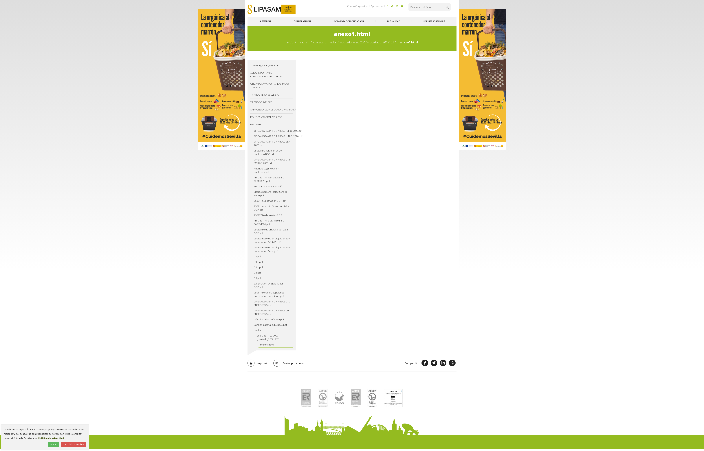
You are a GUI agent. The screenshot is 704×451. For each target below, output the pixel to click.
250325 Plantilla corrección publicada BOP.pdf (268, 152)
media (332, 42)
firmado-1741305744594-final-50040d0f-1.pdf (270, 222)
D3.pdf (257, 256)
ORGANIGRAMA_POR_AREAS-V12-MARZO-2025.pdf (272, 161)
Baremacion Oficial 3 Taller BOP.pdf (268, 285)
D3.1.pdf (258, 262)
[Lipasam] (264, 9)
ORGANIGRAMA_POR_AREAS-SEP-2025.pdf (272, 143)
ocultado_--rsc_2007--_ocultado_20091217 (368, 42)
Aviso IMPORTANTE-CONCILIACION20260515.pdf (265, 74)
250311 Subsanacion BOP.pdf (270, 200)
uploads (318, 42)
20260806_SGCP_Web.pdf (264, 65)
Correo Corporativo (357, 6)
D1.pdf (257, 278)
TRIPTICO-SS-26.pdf (261, 102)
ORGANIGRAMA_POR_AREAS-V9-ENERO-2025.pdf (271, 312)
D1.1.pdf (258, 267)
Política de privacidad (51, 438)
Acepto (53, 444)
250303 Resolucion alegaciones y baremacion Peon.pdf (272, 249)
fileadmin (303, 42)
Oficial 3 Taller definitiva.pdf (269, 319)
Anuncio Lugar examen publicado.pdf (266, 170)
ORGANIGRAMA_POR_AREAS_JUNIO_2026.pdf (273, 136)
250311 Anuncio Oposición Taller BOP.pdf (272, 208)
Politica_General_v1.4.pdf (266, 117)
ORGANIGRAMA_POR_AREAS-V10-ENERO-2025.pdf (272, 303)
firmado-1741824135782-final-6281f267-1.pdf (270, 179)
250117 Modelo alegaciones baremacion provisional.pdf (269, 294)
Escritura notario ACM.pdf (268, 186)
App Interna (376, 6)
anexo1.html (266, 344)
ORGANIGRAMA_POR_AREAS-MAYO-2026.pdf (270, 85)
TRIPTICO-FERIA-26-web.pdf (265, 94)
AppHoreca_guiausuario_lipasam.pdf (271, 109)
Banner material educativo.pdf (270, 324)
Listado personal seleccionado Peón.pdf (270, 193)
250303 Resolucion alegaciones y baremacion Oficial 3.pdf (272, 240)
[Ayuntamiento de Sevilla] (288, 9)
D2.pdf (257, 272)
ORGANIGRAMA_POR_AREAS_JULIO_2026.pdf (273, 130)
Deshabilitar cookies (73, 444)
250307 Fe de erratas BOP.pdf (270, 215)
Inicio (289, 42)
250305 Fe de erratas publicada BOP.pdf (271, 231)
